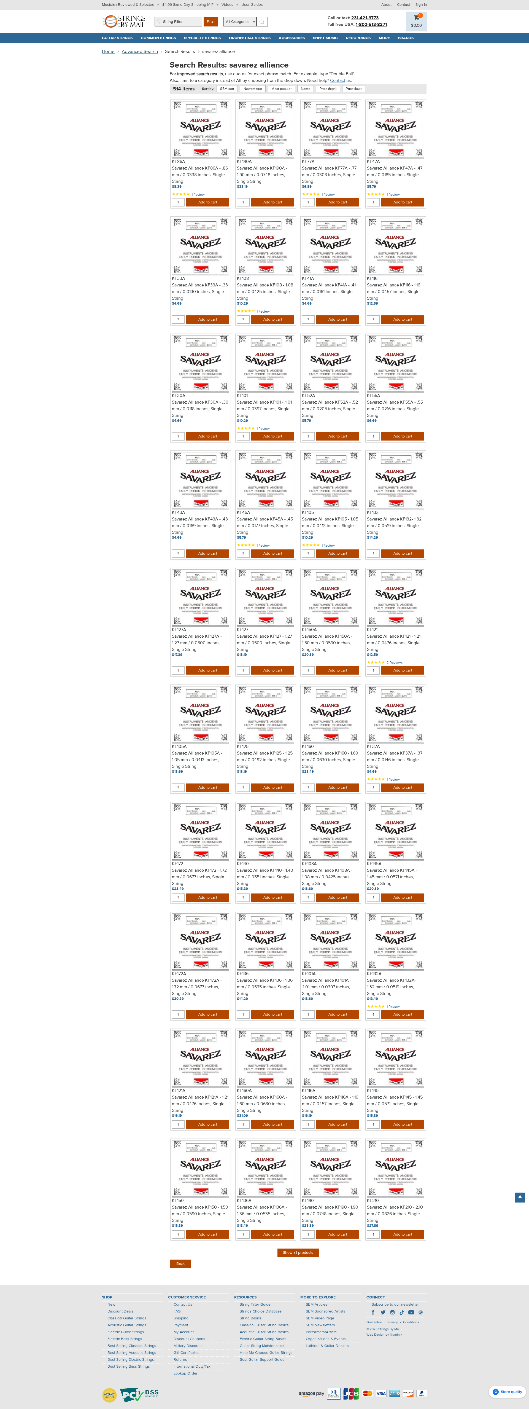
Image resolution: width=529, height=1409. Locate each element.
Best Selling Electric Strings (130, 1360)
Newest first (253, 89)
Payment (181, 1325)
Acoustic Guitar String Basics (264, 1332)
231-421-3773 (365, 18)
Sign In (421, 5)
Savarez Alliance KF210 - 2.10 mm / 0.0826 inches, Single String (395, 1214)
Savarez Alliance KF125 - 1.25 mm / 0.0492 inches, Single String (265, 760)
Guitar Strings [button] (119, 38)
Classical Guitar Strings (126, 1318)
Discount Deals (120, 1311)
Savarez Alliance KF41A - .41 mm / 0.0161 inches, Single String (329, 292)
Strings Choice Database (261, 1311)
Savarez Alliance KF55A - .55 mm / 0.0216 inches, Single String (395, 409)
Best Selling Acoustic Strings (131, 1353)
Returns (180, 1360)
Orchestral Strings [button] (252, 38)
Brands (406, 38)
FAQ (177, 1311)
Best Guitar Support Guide (262, 1360)
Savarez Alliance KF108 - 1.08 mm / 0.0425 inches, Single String (265, 292)
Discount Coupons (189, 1339)
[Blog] (420, 1313)
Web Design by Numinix (384, 1334)
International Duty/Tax (192, 1366)
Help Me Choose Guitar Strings (266, 1353)
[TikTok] (402, 1313)
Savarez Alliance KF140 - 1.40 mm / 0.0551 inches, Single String (265, 877)
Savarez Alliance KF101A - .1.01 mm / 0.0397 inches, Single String (326, 987)
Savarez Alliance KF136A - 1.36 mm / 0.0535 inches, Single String (262, 1214)
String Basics (251, 1318)
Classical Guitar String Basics (264, 1325)
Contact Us (183, 1304)
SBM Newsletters (320, 1325)
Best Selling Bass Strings (128, 1366)
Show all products (298, 1253)
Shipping (181, 1318)
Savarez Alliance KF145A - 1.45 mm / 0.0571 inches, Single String (392, 877)
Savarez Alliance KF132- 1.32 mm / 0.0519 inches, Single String (394, 526)
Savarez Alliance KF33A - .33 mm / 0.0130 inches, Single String (200, 292)
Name (305, 89)
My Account (184, 1332)
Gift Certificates (186, 1353)
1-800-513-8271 (371, 25)
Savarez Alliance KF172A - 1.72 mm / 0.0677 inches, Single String (197, 987)
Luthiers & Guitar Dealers (327, 1346)
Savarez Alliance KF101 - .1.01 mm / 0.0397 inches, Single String (264, 409)
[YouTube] (411, 1313)
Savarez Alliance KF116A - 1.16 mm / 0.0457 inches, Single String (330, 1104)
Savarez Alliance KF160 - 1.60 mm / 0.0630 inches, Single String (330, 760)
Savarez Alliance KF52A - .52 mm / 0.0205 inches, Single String (330, 409)
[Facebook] (373, 1313)
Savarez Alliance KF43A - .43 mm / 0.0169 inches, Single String (200, 526)
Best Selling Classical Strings (131, 1346)
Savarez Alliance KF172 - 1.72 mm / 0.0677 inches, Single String (199, 877)
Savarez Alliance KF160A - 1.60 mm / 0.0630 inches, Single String (262, 1104)
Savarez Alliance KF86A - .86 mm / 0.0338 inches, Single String (200, 175)
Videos (227, 5)
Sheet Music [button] (327, 38)
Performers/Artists (321, 1332)
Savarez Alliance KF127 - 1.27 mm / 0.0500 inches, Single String (264, 643)
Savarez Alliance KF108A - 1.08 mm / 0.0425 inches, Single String (327, 877)
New (111, 1304)
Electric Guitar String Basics (263, 1339)
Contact (403, 5)
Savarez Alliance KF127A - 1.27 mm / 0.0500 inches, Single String (197, 643)
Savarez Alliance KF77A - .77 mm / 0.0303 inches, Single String (329, 175)
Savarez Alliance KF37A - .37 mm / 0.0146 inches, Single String (394, 760)
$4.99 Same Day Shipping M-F (188, 5)
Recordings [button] (360, 38)
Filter (211, 21)
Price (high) (328, 89)
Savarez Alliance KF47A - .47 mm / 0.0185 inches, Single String (394, 175)
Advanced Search (140, 51)
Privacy (392, 1322)
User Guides (252, 5)
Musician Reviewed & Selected (128, 5)
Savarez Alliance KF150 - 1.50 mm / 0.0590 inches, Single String (200, 1214)
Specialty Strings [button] (204, 38)
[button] (416, 25)
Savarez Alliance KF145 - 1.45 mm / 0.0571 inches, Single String (395, 1104)
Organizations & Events (326, 1339)
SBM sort (227, 89)
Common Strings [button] (160, 38)
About (386, 5)
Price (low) (353, 89)
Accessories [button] (294, 38)
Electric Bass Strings (124, 1339)
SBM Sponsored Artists (325, 1311)
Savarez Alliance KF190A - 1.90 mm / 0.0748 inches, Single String (262, 175)
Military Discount (188, 1346)
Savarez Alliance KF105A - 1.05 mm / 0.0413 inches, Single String (197, 760)
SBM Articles (316, 1304)
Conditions (411, 1322)
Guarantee (374, 1322)
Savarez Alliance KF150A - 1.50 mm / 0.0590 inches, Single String (327, 643)
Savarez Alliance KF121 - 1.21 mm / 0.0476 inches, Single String (393, 643)
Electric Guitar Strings (125, 1332)
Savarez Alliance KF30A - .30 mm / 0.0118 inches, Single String (200, 409)
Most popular (281, 89)
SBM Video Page (320, 1318)
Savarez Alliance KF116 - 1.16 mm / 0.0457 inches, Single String (393, 292)
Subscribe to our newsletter (395, 1304)
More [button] (386, 38)
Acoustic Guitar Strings (126, 1325)
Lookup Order (186, 1373)
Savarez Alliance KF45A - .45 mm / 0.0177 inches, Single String (265, 526)
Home (108, 51)
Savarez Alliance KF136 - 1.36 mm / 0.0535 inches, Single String (265, 987)
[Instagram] (392, 1313)
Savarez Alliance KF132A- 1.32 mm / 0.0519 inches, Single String (391, 987)
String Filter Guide (255, 1304)
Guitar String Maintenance (262, 1346)
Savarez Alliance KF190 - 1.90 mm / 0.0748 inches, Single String (330, 1214)
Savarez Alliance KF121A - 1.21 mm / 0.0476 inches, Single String (200, 1104)
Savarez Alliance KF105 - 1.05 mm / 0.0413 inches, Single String (330, 526)
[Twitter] (383, 1313)
